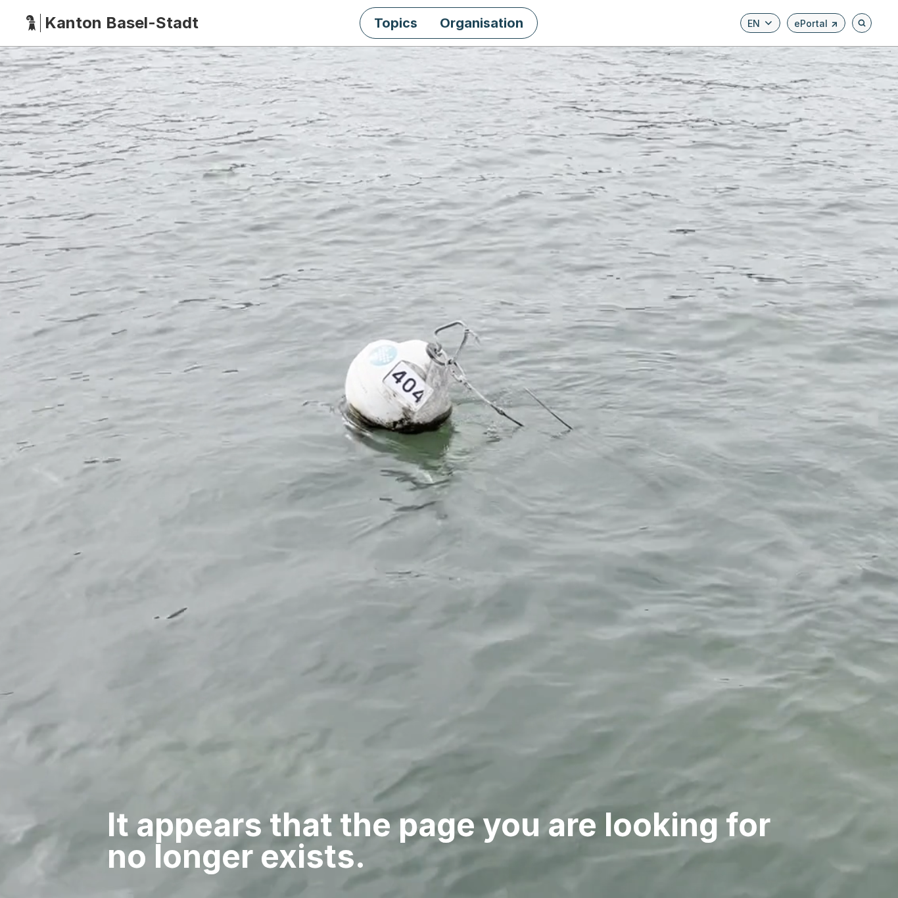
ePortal (816, 25)
